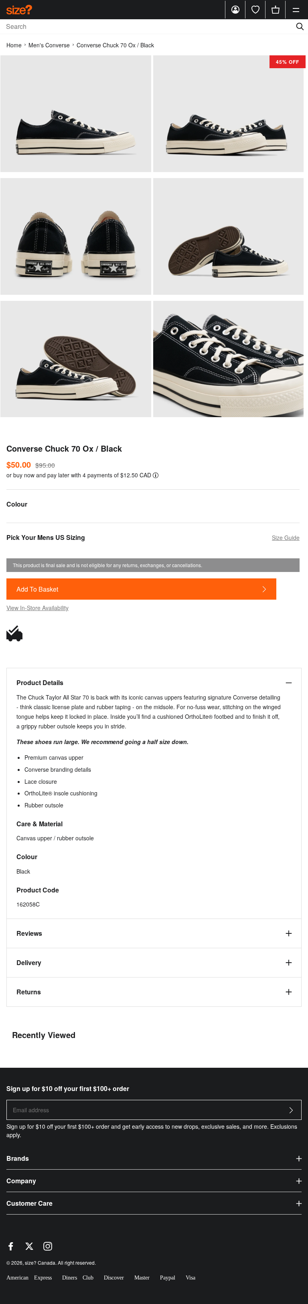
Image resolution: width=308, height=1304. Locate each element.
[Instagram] (47, 1248)
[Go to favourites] (255, 9)
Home (14, 45)
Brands (17, 1158)
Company (21, 1180)
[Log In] (235, 9)
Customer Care (29, 1203)
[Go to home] (19, 9)
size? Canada (40, 1262)
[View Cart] (275, 9)
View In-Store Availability (37, 608)
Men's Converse (49, 45)
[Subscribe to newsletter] (291, 1112)
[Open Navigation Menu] (296, 10)
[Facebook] (10, 1248)
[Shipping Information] (16, 633)
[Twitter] (29, 1248)
